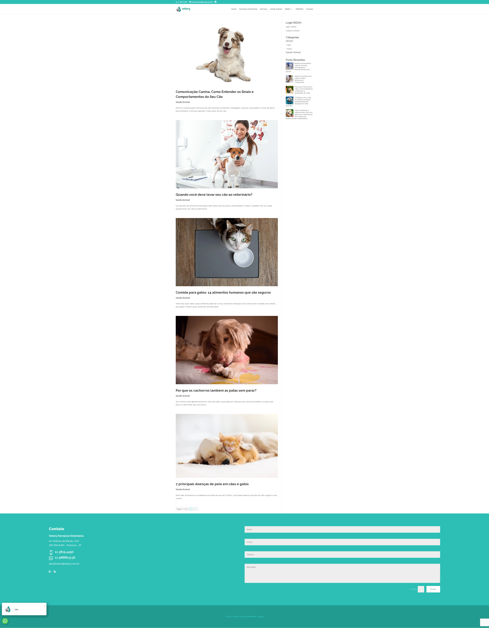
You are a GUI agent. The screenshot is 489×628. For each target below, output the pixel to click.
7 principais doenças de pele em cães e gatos (212, 484)
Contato (309, 9)
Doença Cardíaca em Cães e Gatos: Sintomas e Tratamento (303, 79)
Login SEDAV (291, 26)
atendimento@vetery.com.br (64, 563)
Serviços (263, 9)
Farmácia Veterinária (248, 9)
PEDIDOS (299, 9)
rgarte (261, 616)
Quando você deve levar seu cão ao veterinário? (214, 195)
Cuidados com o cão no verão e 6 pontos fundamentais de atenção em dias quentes (298, 102)
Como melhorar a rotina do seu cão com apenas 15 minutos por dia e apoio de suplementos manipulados (299, 114)
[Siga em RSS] (55, 572)
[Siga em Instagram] (50, 572)
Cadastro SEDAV (292, 30)
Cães (289, 45)
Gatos (289, 49)
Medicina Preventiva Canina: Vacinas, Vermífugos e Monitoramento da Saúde (298, 67)
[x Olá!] (5, 621)
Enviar (433, 589)
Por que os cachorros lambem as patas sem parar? (216, 390)
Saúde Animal (276, 9)
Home (233, 9)
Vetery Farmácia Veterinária (244, 616)
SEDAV (287, 9)
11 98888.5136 (65, 557)
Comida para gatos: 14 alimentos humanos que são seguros (223, 292)
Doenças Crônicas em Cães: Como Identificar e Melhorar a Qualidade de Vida (304, 90)
